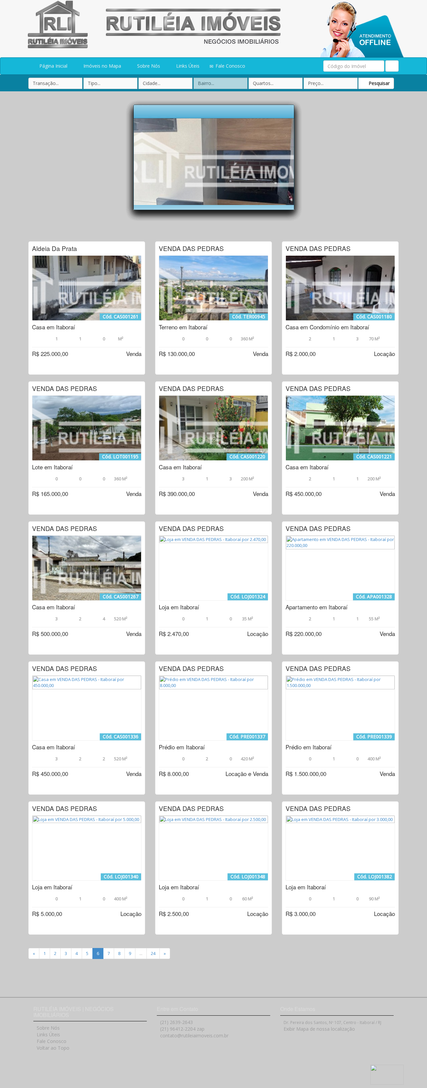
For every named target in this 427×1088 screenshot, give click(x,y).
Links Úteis (187, 66)
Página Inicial (52, 66)
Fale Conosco (229, 66)
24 (153, 953)
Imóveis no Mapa (101, 66)
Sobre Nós (148, 66)
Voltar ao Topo (53, 1048)
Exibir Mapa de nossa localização (319, 1029)
